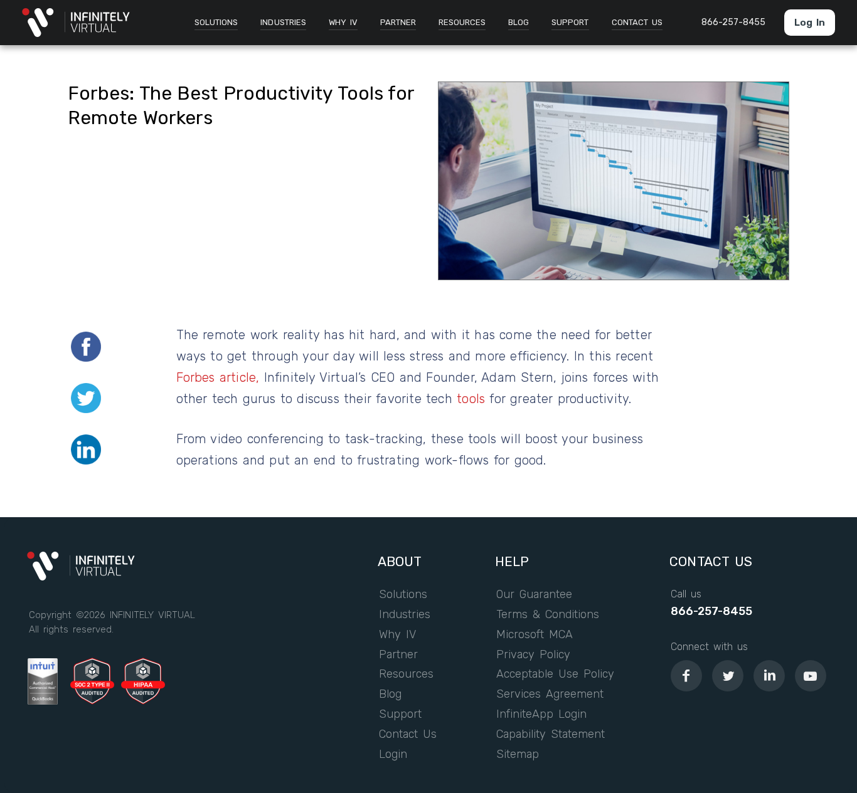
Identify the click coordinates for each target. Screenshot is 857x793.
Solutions (403, 595)
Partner (398, 655)
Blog (390, 694)
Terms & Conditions (547, 615)
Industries (404, 615)
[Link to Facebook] (686, 675)
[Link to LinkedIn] (769, 675)
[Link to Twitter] (727, 675)
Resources (406, 674)
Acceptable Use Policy (555, 674)
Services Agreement (550, 694)
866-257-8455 (711, 611)
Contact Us (408, 734)
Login (393, 754)
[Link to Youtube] (810, 675)
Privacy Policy (533, 655)
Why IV (397, 635)
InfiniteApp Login (541, 714)
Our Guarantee (534, 595)
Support (400, 714)
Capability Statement (550, 734)
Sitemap (517, 754)
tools (471, 398)
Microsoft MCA (534, 635)
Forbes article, (218, 377)
